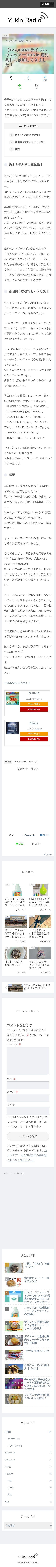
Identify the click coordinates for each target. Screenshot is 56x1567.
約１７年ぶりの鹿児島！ (28, 135)
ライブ (34, 762)
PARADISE (34, 693)
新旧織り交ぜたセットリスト (30, 142)
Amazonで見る (34, 704)
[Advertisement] (28, 799)
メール (12, 1091)
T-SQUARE (21, 762)
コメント (14, 1044)
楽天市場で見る (34, 709)
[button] (36, 86)
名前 (11, 1078)
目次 (26, 125)
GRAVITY (33, 723)
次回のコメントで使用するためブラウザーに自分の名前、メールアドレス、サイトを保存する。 (27, 1122)
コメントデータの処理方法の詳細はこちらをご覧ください (27, 1155)
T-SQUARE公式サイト (17, 682)
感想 (17, 149)
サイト (11, 1104)
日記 (9, 762)
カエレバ (38, 699)
